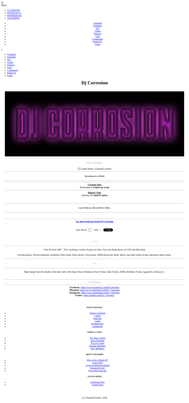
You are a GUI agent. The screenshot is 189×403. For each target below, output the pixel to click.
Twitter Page (97, 385)
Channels (97, 23)
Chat (97, 36)
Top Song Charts (97, 338)
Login (97, 44)
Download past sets (97, 370)
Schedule (97, 26)
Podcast (97, 34)
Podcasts (97, 318)
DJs (97, 28)
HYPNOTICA (14, 13)
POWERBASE (14, 15)
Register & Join (97, 368)
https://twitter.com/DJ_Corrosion (99, 295)
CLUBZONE (13, 10)
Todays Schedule (97, 313)
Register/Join (97, 324)
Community (97, 39)
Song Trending (97, 340)
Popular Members (97, 346)
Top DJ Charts (97, 343)
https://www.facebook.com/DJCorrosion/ (100, 287)
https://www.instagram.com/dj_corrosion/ (100, 292)
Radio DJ (97, 41)
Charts (97, 31)
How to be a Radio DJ (97, 360)
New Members (97, 348)
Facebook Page (97, 382)
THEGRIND (13, 18)
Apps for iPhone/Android (97, 365)
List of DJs (97, 363)
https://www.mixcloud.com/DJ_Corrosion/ (100, 290)
